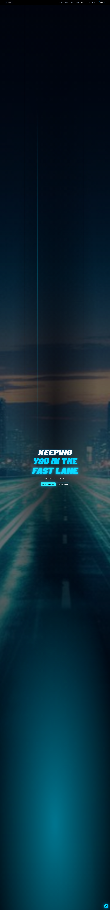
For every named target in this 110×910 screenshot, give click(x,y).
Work (72, 2)
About (66, 2)
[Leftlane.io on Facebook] (92, 2)
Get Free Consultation (48, 484)
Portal (101, 2)
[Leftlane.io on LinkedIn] (89, 2)
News (77, 2)
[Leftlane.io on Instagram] (95, 2)
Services (60, 2)
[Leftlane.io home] (9, 2)
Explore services (63, 484)
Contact (83, 2)
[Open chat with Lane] (106, 906)
